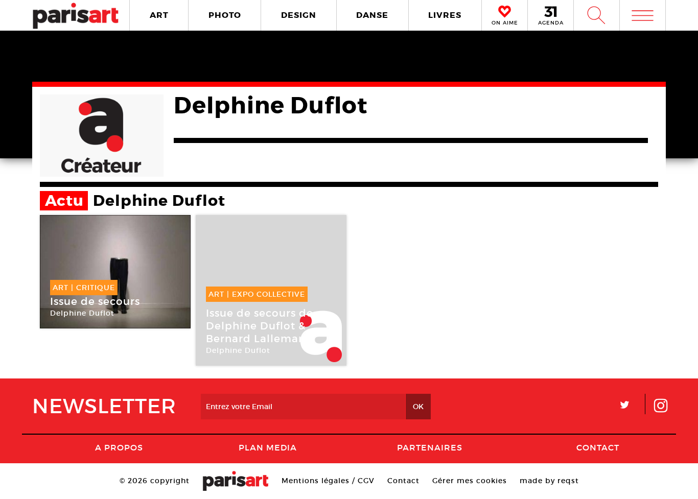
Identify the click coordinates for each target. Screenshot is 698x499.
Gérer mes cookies (469, 480)
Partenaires (429, 447)
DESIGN (298, 15)
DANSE (372, 15)
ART (159, 15)
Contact (597, 447)
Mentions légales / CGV (328, 480)
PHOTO (224, 15)
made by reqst (549, 480)
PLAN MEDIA (268, 447)
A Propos (119, 447)
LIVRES (444, 15)
